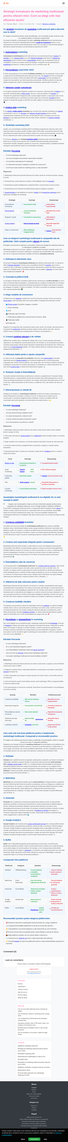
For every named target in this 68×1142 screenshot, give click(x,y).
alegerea (14, 139)
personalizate (31, 60)
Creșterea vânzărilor (13, 265)
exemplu (6, 58)
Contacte (34, 1110)
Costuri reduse (22, 471)
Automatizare (11, 52)
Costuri (48, 231)
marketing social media (14, 764)
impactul (6, 671)
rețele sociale (25, 93)
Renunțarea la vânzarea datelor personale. (34, 1123)
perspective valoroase (49, 192)
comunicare (26, 87)
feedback (47, 451)
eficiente (20, 653)
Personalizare (11, 70)
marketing (31, 29)
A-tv (6, 3)
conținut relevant (21, 336)
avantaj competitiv (54, 117)
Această (51, 98)
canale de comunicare (43, 42)
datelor (36, 192)
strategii (10, 29)
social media (7, 300)
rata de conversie (38, 650)
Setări (45, 1139)
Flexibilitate (10, 619)
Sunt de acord (34, 1139)
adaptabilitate (25, 619)
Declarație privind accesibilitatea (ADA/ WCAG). (34, 1125)
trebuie (58, 91)
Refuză (23, 1139)
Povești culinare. (22, 995)
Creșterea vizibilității (14, 522)
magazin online (19, 58)
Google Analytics (41, 113)
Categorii (34, 1087)
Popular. (34, 1089)
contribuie (46, 605)
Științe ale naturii (22, 997)
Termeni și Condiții (34, 1096)
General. (20, 983)
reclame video (15, 367)
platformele (37, 436)
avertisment (34, 1098)
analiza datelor (17, 111)
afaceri (36, 241)
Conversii (28, 725)
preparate (28, 850)
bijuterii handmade (37, 58)
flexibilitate (54, 623)
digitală (9, 111)
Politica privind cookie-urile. (34, 1117)
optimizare (39, 719)
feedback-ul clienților (41, 810)
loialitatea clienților (29, 612)
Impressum (34, 1128)
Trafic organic (24, 482)
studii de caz (23, 938)
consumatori (42, 78)
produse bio (16, 329)
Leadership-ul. (22, 986)
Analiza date (11, 107)
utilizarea (32, 113)
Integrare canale (12, 87)
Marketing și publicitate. (49, 24)
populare (6, 117)
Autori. (34, 1092)
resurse (56, 56)
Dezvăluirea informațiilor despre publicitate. (34, 1121)
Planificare (34, 910)
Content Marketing (16, 347)
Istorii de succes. (23, 992)
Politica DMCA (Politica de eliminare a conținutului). (34, 1119)
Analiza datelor (10, 223)
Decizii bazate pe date (31, 223)
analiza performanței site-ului (37, 824)
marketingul (7, 64)
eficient (46, 76)
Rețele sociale (12, 304)
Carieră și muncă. (23, 989)
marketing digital (32, 139)
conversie (51, 181)
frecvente (16, 151)
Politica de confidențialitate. (34, 1094)
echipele (16, 941)
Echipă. (34, 1107)
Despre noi (34, 1105)
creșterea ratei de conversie (47, 566)
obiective (49, 269)
